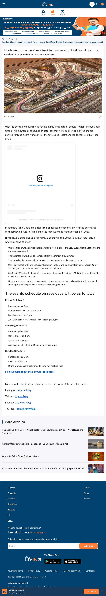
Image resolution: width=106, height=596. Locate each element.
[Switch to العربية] (92, 4)
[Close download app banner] (102, 591)
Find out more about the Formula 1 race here (29, 371)
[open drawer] (3, 4)
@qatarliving (24, 390)
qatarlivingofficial (26, 408)
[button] (47, 4)
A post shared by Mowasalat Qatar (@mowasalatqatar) (40, 219)
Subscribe (88, 546)
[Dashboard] (102, 4)
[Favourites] (97, 4)
